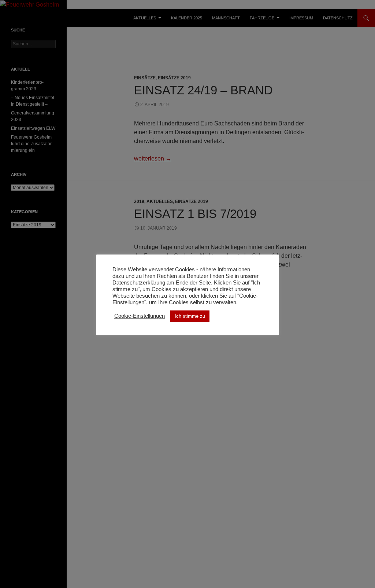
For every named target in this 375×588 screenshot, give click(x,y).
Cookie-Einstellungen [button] (139, 316)
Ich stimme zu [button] (190, 316)
